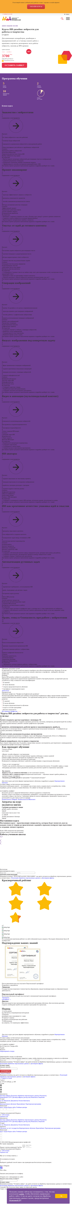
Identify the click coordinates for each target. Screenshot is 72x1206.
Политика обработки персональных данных (25, 1095)
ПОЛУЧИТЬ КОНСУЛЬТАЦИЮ (8, 874)
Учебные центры (21, 1107)
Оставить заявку (14, 65)
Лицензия (41, 1097)
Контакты (27, 1100)
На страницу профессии (10, 711)
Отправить (5, 1071)
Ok (61, 1196)
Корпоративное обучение (8, 1104)
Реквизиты (34, 1097)
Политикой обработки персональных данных (25, 878)
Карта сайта (12, 1107)
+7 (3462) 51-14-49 (7, 14)
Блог (1, 1107)
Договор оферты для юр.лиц (21, 1097)
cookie (21, 1194)
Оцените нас (4, 1116)
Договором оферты (48, 878)
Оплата (20, 1100)
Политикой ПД (15, 1200)
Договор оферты (5, 1095)
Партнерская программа (33, 1104)
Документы (14, 1100)
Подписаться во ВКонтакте (27, 799)
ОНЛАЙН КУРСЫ (36, 6)
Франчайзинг (21, 1104)
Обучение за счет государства (9, 1128)
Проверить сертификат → (6, 998)
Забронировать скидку (7, 1051)
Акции (5, 1107)
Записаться (5, 690)
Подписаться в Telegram (10, 799)
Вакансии (7, 1100)
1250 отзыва (5, 1115)
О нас (2, 1100)
